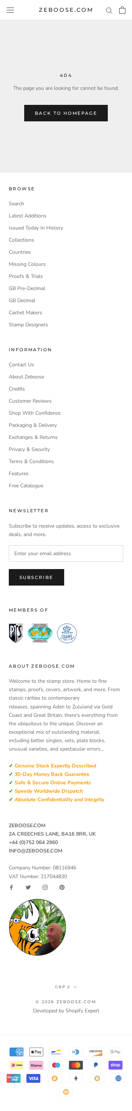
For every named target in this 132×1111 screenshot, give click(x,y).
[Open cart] (122, 10)
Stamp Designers (28, 324)
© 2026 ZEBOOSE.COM (66, 1001)
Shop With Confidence (34, 413)
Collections (21, 239)
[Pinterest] (62, 887)
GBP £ (62, 986)
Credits (17, 388)
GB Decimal (22, 300)
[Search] (109, 10)
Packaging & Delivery (33, 425)
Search (16, 203)
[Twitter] (28, 887)
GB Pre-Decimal (27, 288)
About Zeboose (26, 376)
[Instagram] (45, 887)
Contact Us (21, 364)
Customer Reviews (30, 400)
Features (19, 473)
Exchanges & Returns (33, 437)
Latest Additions (28, 215)
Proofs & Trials (26, 276)
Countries (20, 252)
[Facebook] (11, 887)
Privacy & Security (29, 449)
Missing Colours (27, 264)
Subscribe (36, 577)
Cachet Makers (25, 312)
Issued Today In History (36, 227)
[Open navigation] (10, 10)
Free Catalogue (26, 485)
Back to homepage (66, 113)
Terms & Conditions (31, 461)
